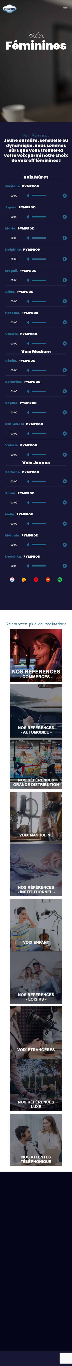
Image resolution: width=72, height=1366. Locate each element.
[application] (36, 193)
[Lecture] (65, 196)
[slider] (39, 196)
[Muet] (28, 196)
